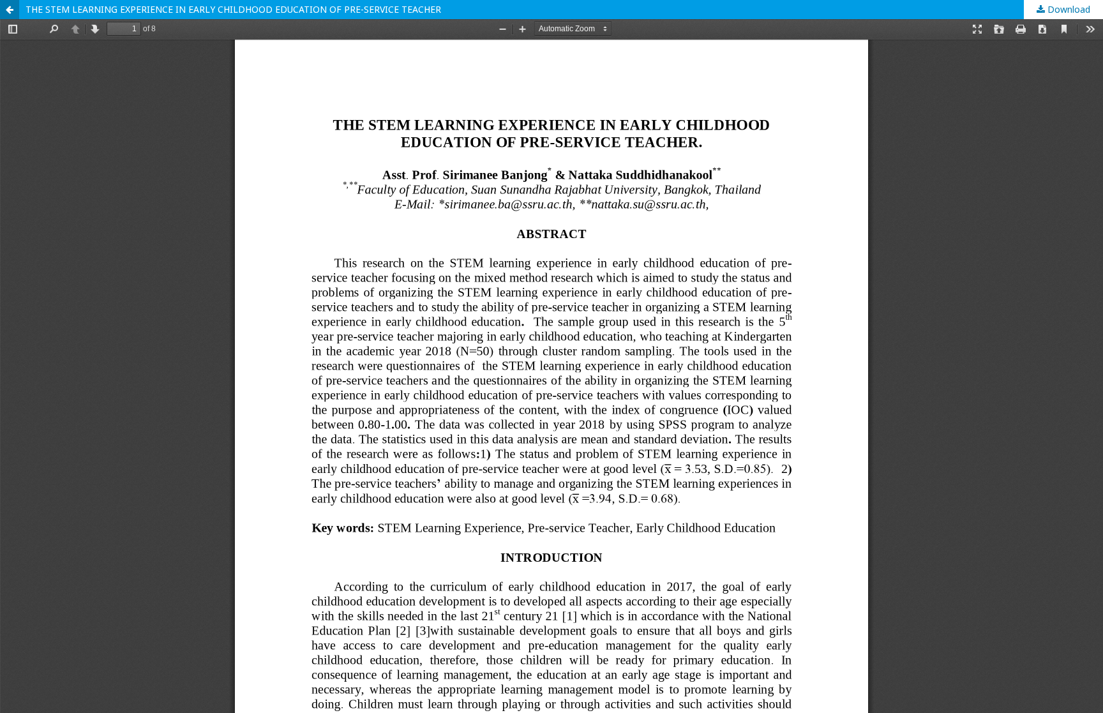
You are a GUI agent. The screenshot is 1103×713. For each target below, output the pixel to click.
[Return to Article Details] (9, 9)
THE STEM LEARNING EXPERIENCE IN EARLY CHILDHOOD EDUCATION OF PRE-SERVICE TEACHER (233, 9)
